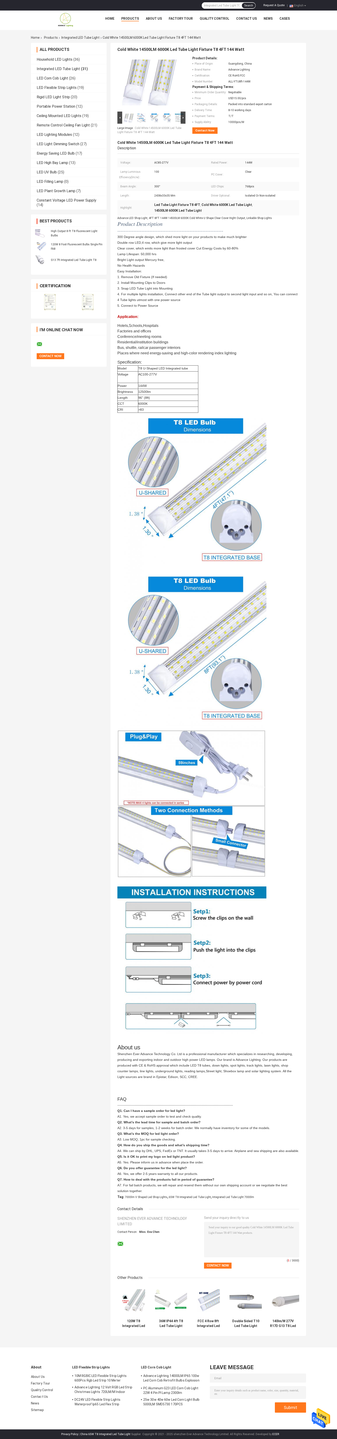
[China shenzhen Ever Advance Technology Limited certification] (50, 302)
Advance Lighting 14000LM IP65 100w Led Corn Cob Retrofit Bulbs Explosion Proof (171, 1379)
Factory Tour (181, 18)
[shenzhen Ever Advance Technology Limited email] (42, 344)
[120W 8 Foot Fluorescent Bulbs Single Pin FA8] (41, 246)
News (268, 18)
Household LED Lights (54, 59)
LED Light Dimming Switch (58, 144)
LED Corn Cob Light (52, 78)
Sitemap (37, 1410)
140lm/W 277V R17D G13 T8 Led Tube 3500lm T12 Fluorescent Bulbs (283, 1323)
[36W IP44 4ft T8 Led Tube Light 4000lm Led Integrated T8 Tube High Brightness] (171, 1301)
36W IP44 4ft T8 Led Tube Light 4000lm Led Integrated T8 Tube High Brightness (171, 1323)
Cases (284, 18)
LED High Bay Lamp (52, 163)
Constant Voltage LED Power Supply (66, 200)
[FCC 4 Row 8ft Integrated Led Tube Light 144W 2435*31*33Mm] (208, 1301)
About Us (154, 18)
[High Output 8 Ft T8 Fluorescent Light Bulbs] (41, 233)
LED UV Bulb (47, 172)
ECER (275, 1434)
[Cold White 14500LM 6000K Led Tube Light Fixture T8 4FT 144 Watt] (149, 83)
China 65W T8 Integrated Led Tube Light (105, 1434)
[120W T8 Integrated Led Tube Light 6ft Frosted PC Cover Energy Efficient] (133, 1301)
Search (248, 5)
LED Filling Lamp (50, 181)
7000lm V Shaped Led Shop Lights (146, 1197)
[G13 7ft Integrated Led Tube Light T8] (41, 259)
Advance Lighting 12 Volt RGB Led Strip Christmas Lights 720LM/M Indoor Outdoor (103, 1390)
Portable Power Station (56, 106)
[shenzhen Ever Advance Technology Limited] (65, 20)
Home (109, 18)
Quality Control (214, 18)
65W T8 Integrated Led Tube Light (190, 1197)
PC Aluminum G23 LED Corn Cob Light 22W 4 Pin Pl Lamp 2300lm (170, 1390)
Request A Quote (274, 5)
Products (130, 18)
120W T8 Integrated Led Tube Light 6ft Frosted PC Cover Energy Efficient (133, 1323)
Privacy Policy (69, 1434)
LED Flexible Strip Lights (57, 87)
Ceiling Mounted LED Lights (59, 116)
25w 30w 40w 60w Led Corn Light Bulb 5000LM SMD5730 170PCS (171, 1402)
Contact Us (246, 18)
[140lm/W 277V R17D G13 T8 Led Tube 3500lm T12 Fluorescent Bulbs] (283, 1301)
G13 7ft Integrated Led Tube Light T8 (74, 260)
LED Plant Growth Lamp (56, 191)
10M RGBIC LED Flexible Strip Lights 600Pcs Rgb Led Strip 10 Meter (101, 1378)
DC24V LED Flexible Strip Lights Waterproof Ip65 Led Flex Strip (97, 1402)
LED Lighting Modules (54, 134)
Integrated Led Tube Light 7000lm (233, 1197)
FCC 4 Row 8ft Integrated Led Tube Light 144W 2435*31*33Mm (208, 1323)
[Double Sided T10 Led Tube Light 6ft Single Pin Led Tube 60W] (245, 1301)
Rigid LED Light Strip (53, 97)
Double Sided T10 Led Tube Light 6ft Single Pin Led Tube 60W (245, 1323)
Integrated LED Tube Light (80, 37)
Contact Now (205, 130)
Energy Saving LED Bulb (56, 153)
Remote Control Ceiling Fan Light (63, 125)
